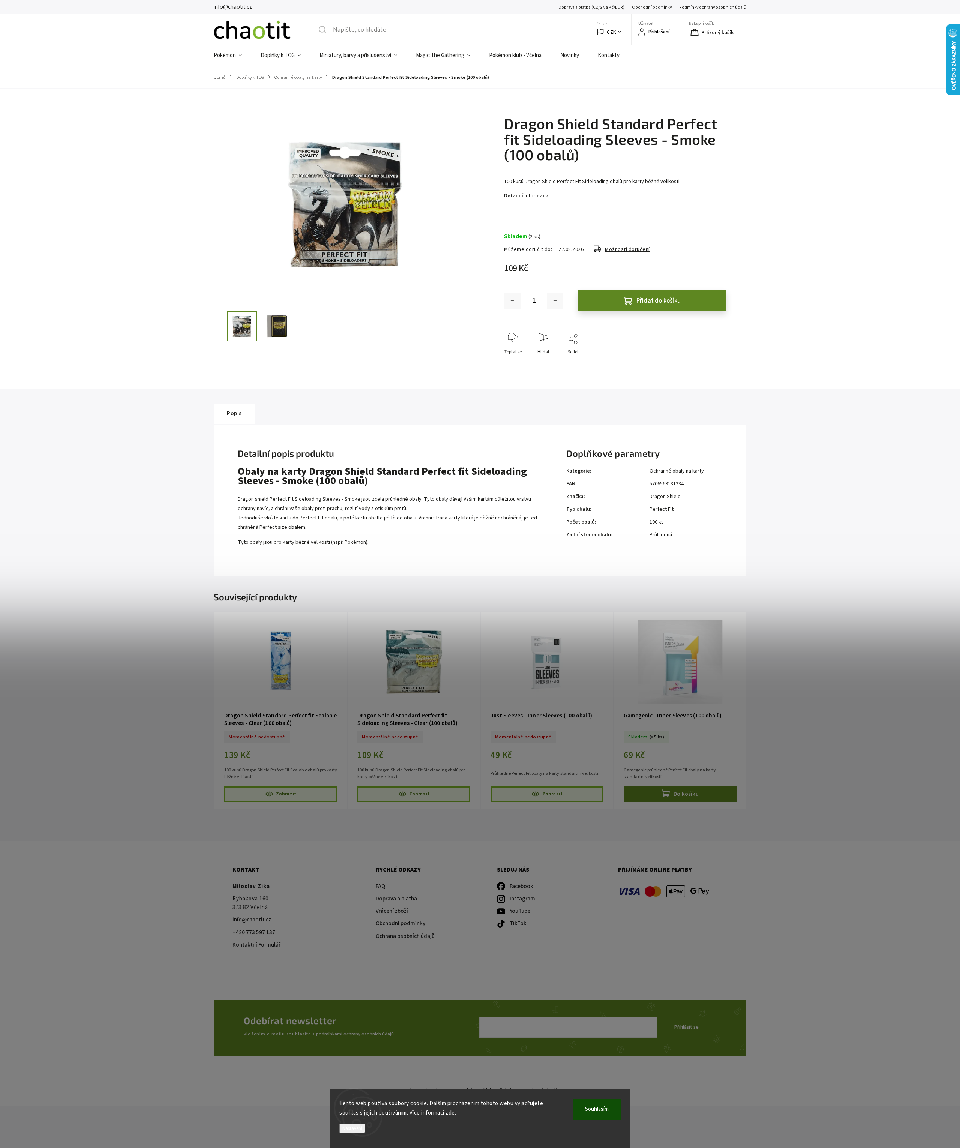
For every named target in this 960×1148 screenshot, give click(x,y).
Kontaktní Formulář (256, 945)
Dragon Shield (665, 496)
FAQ (380, 886)
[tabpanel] (280, 710)
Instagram (522, 899)
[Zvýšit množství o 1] (555, 301)
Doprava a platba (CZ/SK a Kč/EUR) (591, 7)
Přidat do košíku (658, 300)
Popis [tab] (234, 413)
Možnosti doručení (627, 249)
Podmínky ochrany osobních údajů (712, 7)
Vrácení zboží (392, 911)
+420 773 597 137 (253, 932)
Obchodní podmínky (652, 7)
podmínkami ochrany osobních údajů (355, 1034)
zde (450, 1113)
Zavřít (714, 364)
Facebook (521, 886)
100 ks (657, 522)
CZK (611, 32)
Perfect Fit (662, 509)
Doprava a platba (396, 899)
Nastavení (352, 1128)
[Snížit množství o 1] (512, 301)
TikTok (518, 923)
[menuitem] (232, 55)
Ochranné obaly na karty (677, 471)
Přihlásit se (686, 1027)
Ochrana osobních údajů (405, 936)
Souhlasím (597, 1109)
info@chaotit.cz (251, 920)
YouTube (520, 911)
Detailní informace (526, 196)
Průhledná (661, 535)
